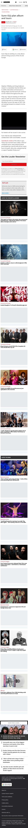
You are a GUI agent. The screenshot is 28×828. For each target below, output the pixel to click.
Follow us (16, 49)
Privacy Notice (20, 170)
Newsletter (24, 49)
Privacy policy (5, 800)
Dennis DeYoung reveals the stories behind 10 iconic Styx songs (14, 737)
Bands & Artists (5, 9)
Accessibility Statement (7, 806)
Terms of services (18, 168)
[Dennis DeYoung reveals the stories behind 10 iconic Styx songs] (14, 732)
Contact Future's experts (7, 793)
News (3, 22)
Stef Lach (9, 21)
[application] (14, 119)
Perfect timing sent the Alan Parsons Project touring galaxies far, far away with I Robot (14, 752)
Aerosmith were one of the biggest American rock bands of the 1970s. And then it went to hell (13, 744)
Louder (14, 21)
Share (5, 49)
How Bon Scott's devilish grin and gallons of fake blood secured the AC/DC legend (13, 768)
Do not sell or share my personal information (12, 815)
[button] (2, 2)
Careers (3, 809)
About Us (4, 790)
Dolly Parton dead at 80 (15, 5)
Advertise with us (6, 812)
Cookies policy (5, 803)
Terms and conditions (7, 796)
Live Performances (14, 9)
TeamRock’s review (7, 141)
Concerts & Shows (5, 11)
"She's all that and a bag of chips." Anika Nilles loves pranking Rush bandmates (13, 760)
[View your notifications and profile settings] (15, 2)
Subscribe (20, 2)
